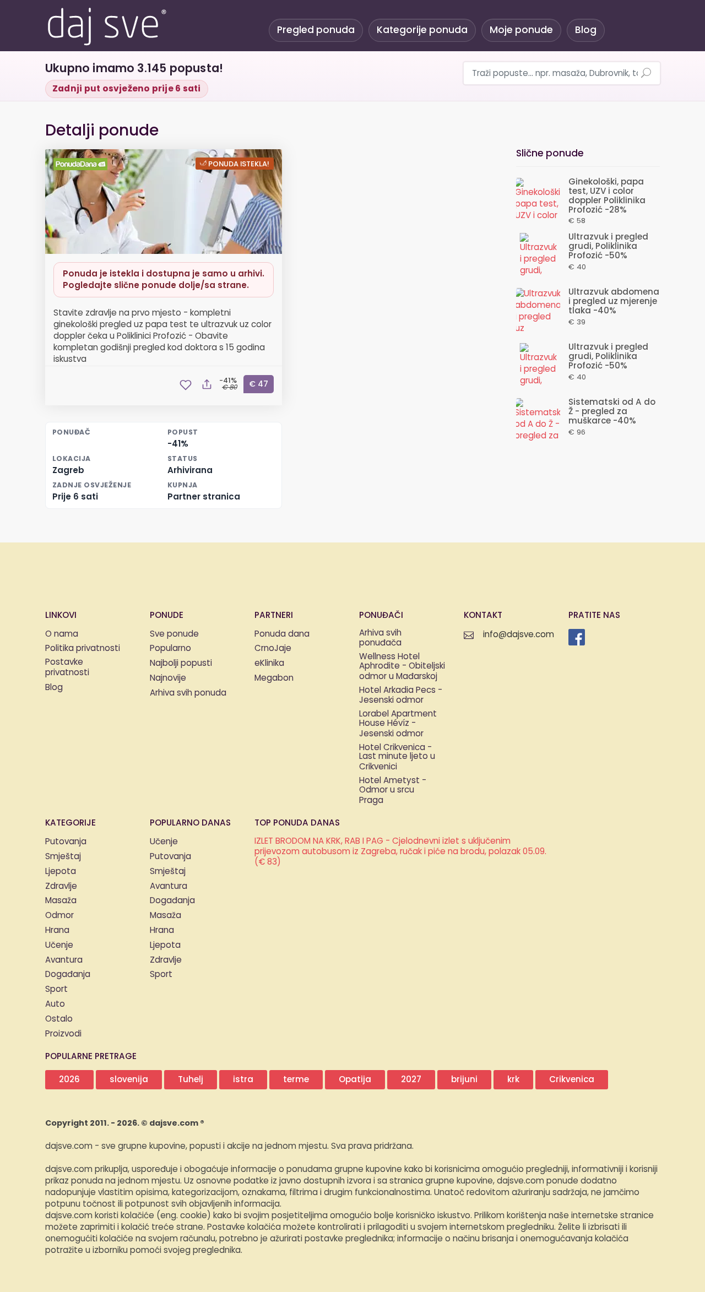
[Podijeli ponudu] (206, 385)
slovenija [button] (129, 1079)
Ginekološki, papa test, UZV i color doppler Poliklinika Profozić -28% (607, 196)
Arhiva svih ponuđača (380, 639)
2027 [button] (411, 1079)
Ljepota (60, 871)
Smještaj (63, 856)
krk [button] (513, 1079)
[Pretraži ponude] (646, 73)
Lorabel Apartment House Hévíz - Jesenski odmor (398, 724)
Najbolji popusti (181, 663)
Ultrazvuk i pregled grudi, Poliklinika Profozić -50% (608, 246)
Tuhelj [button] (190, 1079)
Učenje (59, 945)
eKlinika (269, 663)
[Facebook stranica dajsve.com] (576, 637)
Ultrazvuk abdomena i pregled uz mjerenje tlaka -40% (613, 301)
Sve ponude (174, 634)
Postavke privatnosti (67, 668)
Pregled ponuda (316, 30)
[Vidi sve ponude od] (82, 164)
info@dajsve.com (518, 634)
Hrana (57, 930)
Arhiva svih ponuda (188, 693)
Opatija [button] (355, 1079)
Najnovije (168, 678)
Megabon (274, 678)
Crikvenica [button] (571, 1079)
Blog (585, 30)
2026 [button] (69, 1079)
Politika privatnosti (82, 648)
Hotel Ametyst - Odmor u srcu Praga (392, 791)
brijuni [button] (464, 1079)
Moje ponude (521, 30)
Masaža (61, 900)
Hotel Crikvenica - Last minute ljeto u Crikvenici (397, 757)
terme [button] (296, 1079)
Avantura (64, 960)
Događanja (67, 974)
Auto (55, 1004)
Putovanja (65, 842)
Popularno (170, 648)
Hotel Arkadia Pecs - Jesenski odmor (400, 696)
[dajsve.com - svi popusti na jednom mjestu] (106, 25)
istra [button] (243, 1079)
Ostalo (59, 1019)
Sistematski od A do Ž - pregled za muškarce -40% (611, 411)
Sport (56, 989)
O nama (61, 634)
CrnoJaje (272, 648)
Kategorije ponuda (422, 30)
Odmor (59, 915)
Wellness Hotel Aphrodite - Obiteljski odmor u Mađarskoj (402, 667)
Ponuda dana (282, 634)
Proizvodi (63, 1034)
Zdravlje (61, 886)
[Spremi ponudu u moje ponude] (185, 385)
